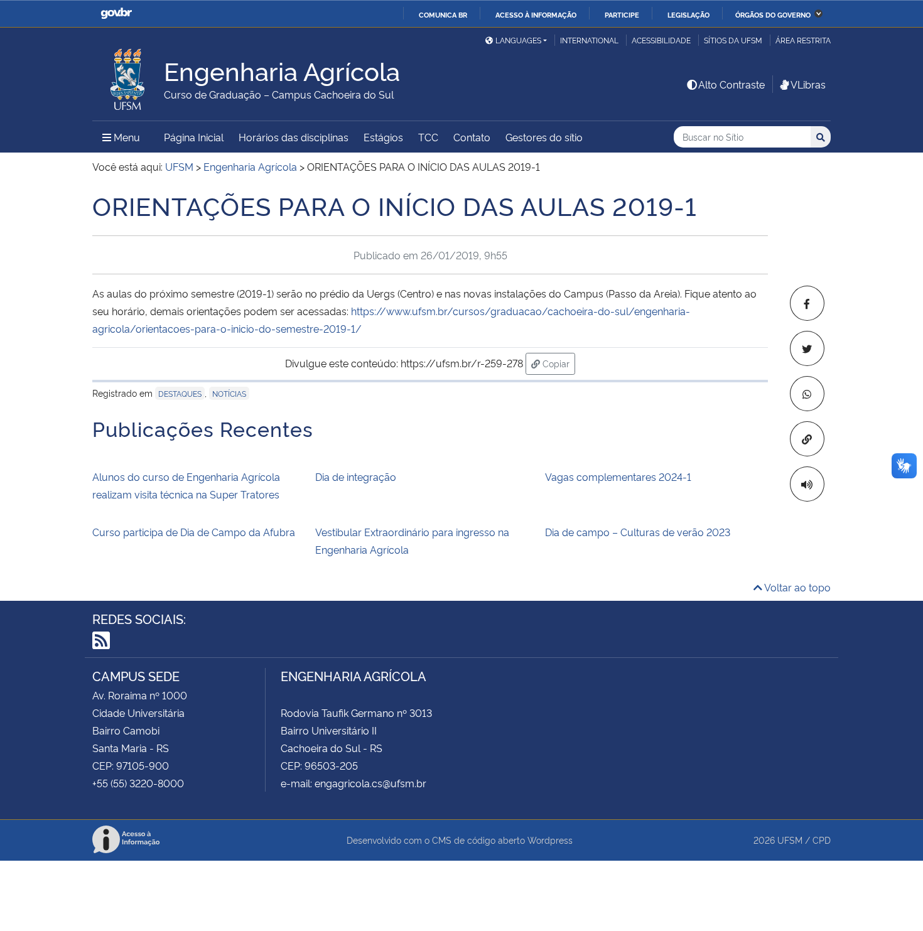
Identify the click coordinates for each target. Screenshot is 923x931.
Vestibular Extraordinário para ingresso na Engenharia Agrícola (412, 540)
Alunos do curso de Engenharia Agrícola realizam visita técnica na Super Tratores (186, 485)
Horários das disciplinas (293, 137)
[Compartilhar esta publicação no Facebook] (807, 303)
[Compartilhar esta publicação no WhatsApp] (807, 393)
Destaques (180, 393)
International (589, 40)
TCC (428, 137)
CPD (821, 840)
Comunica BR (443, 14)
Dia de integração (355, 476)
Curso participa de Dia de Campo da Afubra (193, 532)
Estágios (383, 137)
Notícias (229, 393)
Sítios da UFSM (733, 40)
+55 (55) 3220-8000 (138, 783)
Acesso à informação (535, 14)
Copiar (557, 363)
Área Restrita (803, 40)
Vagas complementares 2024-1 (618, 476)
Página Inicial (194, 137)
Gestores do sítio (544, 137)
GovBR (116, 13)
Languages (518, 40)
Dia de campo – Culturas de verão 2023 (637, 532)
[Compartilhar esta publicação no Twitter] (807, 348)
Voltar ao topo (796, 587)
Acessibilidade (661, 40)
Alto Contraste (731, 84)
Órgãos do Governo (773, 14)
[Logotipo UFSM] (128, 76)
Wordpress (550, 840)
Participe (622, 14)
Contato (471, 137)
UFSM (789, 840)
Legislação (688, 14)
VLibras (808, 84)
